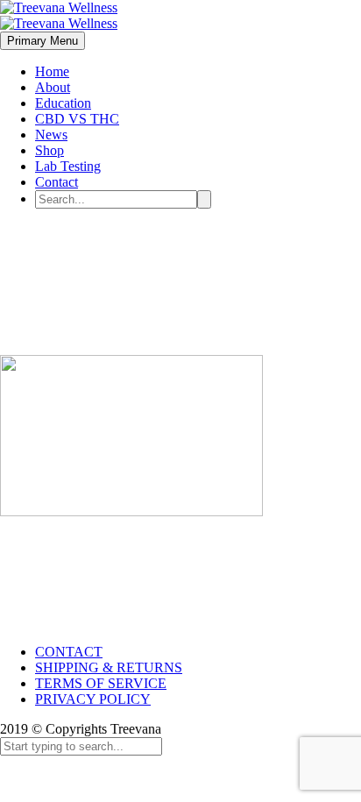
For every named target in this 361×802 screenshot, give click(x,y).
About (52, 87)
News (51, 134)
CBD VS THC (77, 118)
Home (52, 71)
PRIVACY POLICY (93, 699)
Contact (56, 181)
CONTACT (69, 651)
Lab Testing (68, 166)
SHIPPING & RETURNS (108, 667)
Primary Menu (42, 40)
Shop (49, 150)
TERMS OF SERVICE (100, 683)
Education (63, 103)
